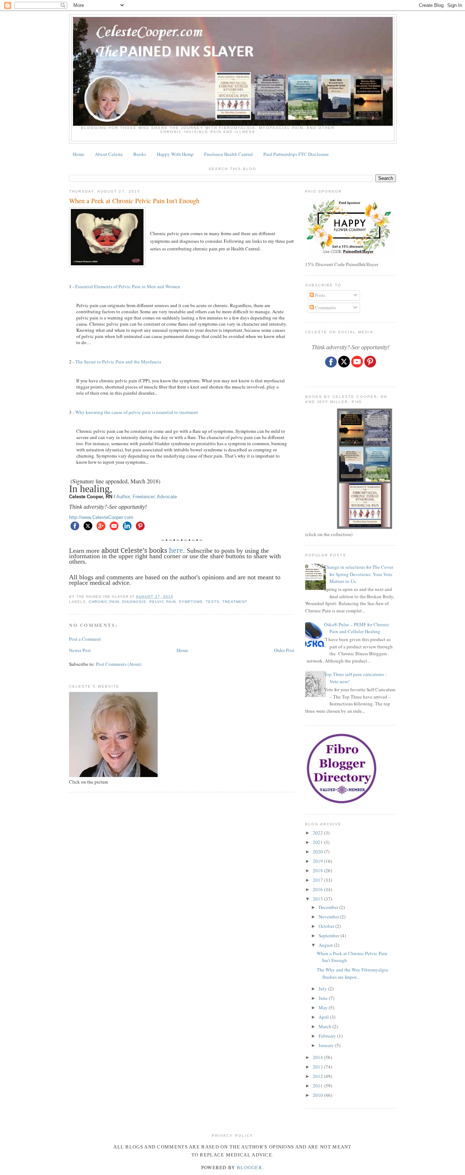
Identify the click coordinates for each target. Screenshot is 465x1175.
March (325, 1026)
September (329, 935)
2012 (318, 1076)
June (324, 998)
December (329, 907)
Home (78, 154)
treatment (234, 602)
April (324, 1017)
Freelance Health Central (228, 154)
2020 (318, 851)
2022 (318, 832)
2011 (318, 1085)
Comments (325, 307)
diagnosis (134, 602)
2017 (318, 880)
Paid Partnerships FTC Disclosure (296, 154)
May (324, 1007)
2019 (318, 861)
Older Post (284, 650)
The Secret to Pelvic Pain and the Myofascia (119, 361)
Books (139, 154)
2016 (318, 889)
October (327, 926)
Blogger (249, 1167)
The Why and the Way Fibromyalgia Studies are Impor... (352, 973)
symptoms (191, 602)
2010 (318, 1095)
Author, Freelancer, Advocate (146, 496)
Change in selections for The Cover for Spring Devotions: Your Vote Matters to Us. (358, 574)
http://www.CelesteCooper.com (101, 517)
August (326, 945)
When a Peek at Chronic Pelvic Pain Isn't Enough (134, 200)
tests (212, 602)
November (329, 916)
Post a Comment (85, 639)
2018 (318, 870)
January (327, 1045)
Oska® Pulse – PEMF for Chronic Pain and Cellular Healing (356, 628)
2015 (318, 899)
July (323, 988)
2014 (318, 1057)
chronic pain (104, 602)
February (328, 1036)
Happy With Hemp (175, 154)
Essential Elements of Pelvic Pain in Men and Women (128, 286)
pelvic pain (162, 602)
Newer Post (80, 650)
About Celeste (109, 154)
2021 (318, 842)
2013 (318, 1066)
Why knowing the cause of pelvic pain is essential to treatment (136, 412)
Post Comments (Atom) (118, 664)
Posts (319, 295)
